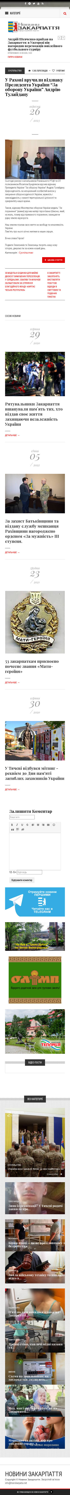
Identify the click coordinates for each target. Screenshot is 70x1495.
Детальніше (12, 435)
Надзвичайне (14, 1308)
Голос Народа (13, 1201)
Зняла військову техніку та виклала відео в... (36, 1276)
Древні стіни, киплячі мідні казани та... (35, 1346)
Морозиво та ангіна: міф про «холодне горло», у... (30, 1442)
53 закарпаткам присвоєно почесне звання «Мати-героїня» (32, 666)
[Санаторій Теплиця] (35, 1031)
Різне (10, 1436)
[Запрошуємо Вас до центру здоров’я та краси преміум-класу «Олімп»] (35, 979)
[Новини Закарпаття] (35, 27)
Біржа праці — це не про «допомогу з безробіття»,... (36, 1244)
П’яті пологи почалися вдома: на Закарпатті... (33, 1313)
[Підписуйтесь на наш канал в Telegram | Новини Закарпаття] (35, 901)
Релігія (11, 1404)
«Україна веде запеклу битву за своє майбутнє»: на (36, 1168)
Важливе (11, 1372)
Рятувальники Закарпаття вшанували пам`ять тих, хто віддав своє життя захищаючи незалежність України (34, 414)
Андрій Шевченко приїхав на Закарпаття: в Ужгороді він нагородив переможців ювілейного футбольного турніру (35, 44)
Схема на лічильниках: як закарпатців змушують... (28, 1378)
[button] (12, 825)
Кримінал (12, 1271)
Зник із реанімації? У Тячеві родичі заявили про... (35, 1207)
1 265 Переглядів (40, 70)
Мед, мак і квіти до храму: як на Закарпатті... (32, 1410)
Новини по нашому (16, 1340)
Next (63, 37)
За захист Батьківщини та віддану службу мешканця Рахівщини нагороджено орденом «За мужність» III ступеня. (32, 531)
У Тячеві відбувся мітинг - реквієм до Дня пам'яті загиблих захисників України (34, 773)
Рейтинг (60, 70)
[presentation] (12, 825)
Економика (13, 1239)
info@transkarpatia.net (16, 1483)
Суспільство (26, 252)
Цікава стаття (54, 260)
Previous (59, 37)
